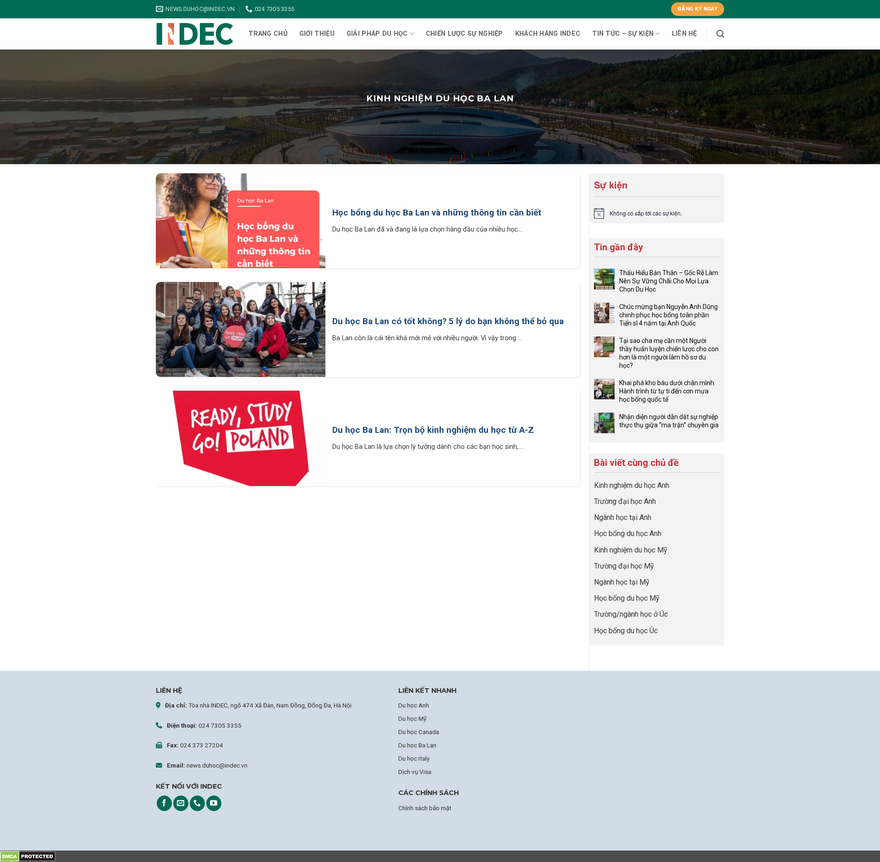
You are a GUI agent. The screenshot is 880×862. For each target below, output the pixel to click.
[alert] (657, 213)
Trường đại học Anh (625, 501)
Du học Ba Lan (417, 745)
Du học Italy (413, 758)
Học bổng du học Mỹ (627, 598)
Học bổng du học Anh (627, 533)
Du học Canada (418, 731)
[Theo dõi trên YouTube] (213, 803)
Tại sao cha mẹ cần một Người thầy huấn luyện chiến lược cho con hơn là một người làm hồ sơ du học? (669, 353)
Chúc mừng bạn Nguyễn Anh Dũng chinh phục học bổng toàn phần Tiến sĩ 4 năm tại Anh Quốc (668, 315)
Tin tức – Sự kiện (623, 34)
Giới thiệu (317, 34)
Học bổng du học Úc (626, 630)
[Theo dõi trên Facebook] (164, 803)
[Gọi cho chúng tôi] (197, 803)
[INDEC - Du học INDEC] (195, 34)
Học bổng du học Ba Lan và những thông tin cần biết (436, 212)
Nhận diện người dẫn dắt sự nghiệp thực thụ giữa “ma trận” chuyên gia (669, 421)
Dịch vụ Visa (414, 771)
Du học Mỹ (412, 718)
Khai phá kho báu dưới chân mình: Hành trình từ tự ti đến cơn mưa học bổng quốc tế (667, 391)
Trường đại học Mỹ (624, 566)
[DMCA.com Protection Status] (27, 856)
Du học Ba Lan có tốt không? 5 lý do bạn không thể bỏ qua (448, 321)
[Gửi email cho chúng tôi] (180, 803)
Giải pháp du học (377, 34)
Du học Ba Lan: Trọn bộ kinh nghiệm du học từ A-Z (433, 430)
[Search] (720, 34)
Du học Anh (413, 705)
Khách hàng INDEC (548, 34)
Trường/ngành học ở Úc (631, 614)
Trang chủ (267, 34)
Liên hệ (684, 34)
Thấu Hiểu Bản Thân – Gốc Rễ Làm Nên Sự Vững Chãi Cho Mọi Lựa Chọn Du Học (668, 281)
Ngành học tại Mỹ (621, 582)
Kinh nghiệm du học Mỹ (630, 550)
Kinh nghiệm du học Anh (631, 485)
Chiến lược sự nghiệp (464, 34)
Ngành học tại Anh (622, 517)
